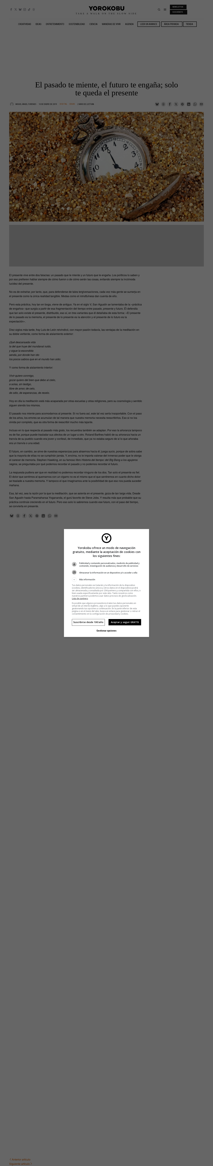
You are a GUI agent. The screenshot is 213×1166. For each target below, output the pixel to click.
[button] (106, 579)
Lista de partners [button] (80, 598)
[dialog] (106, 583)
